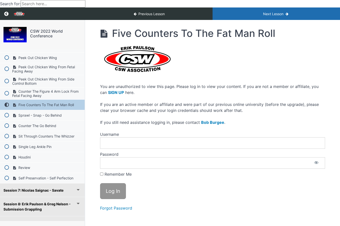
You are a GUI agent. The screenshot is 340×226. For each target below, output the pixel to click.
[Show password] (316, 163)
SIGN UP (116, 92)
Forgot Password (116, 208)
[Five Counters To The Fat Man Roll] (15, 34)
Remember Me (117, 174)
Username (109, 134)
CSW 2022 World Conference (46, 33)
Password (109, 154)
